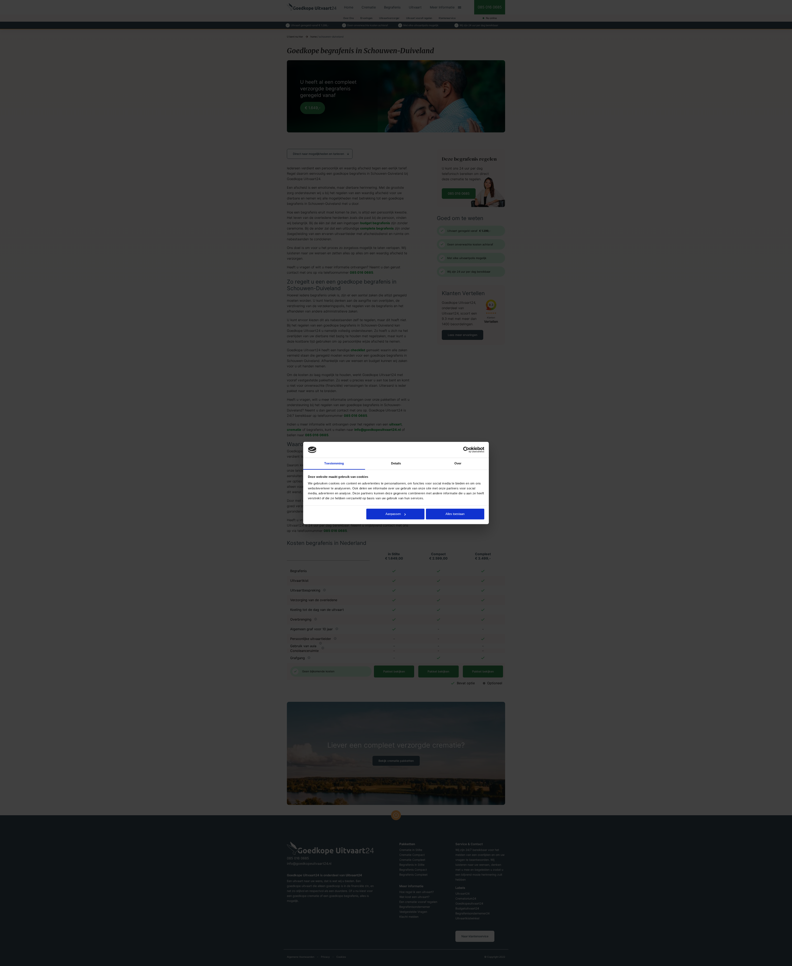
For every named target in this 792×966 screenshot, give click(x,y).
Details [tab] (396, 463)
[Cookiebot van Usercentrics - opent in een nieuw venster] (466, 450)
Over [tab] (457, 463)
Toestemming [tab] (334, 463)
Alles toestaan (455, 514)
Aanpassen (393, 514)
